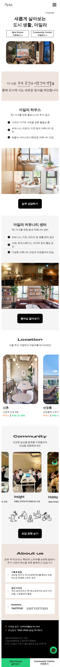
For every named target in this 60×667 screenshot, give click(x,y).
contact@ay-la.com (30, 626)
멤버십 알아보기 (30, 318)
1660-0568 (22, 630)
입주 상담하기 (30, 203)
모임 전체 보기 (30, 533)
